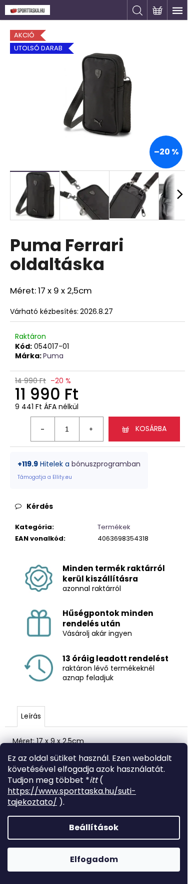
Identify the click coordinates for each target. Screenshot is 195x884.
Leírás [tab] (31, 716)
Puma (53, 356)
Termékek (114, 527)
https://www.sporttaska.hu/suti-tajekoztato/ (72, 796)
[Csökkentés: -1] (43, 429)
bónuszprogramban (106, 464)
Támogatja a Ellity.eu (45, 477)
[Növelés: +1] (91, 429)
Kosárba (151, 429)
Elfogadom (94, 859)
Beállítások (93, 827)
